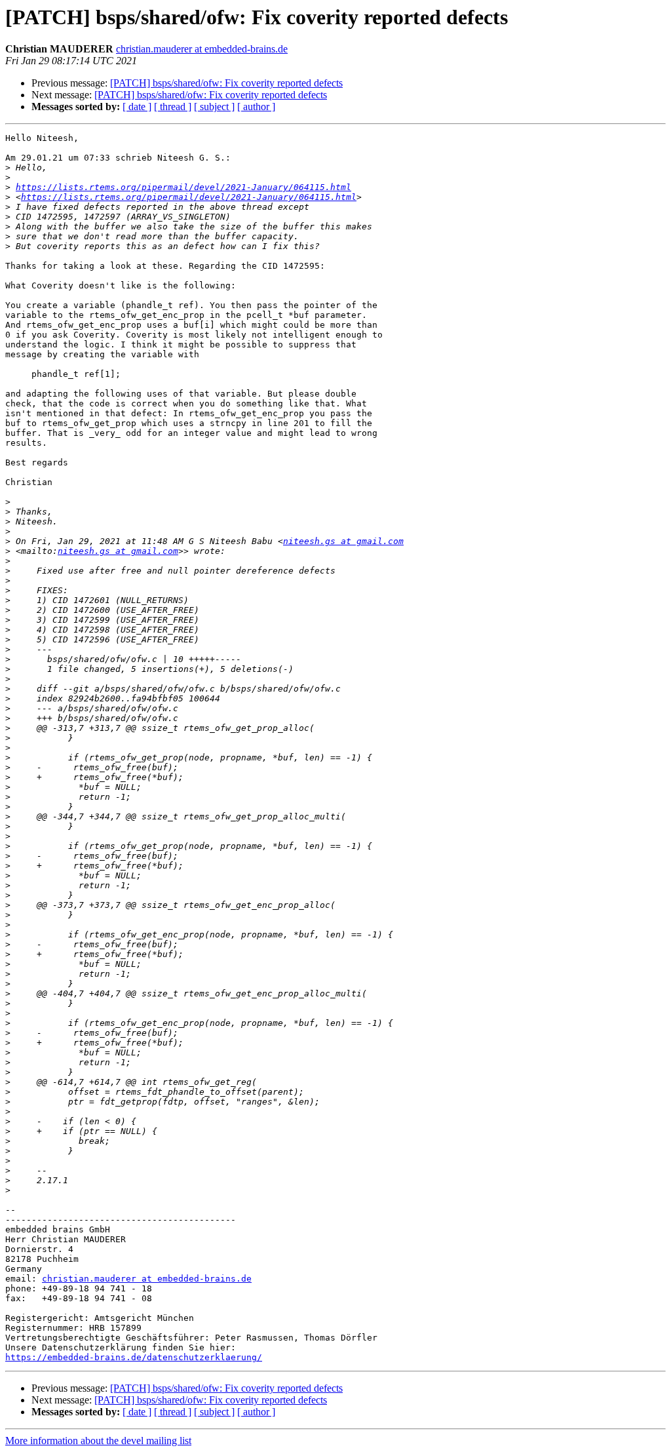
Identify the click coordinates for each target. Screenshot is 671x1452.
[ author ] (256, 106)
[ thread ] (172, 106)
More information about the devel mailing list (98, 1440)
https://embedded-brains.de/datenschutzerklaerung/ (133, 1357)
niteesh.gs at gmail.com (343, 541)
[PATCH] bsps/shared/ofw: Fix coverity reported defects (226, 82)
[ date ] (137, 106)
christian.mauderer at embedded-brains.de (202, 48)
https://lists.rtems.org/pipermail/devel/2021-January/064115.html (183, 187)
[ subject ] (214, 106)
